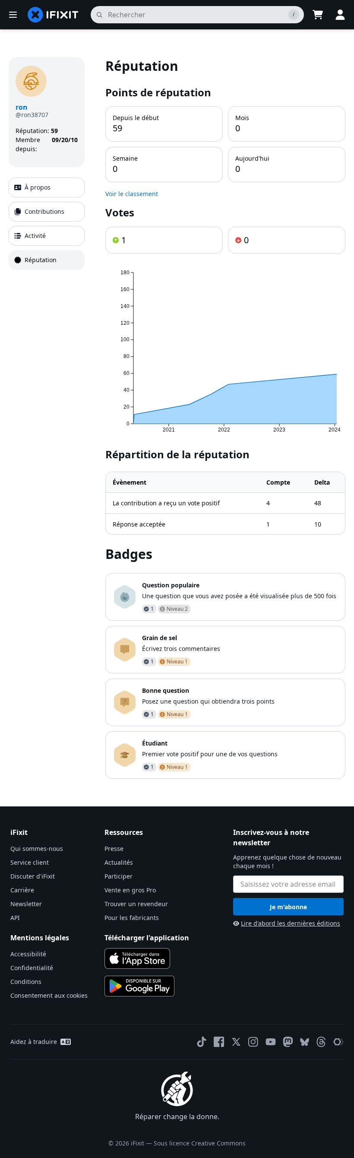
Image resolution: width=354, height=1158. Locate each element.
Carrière (22, 890)
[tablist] (47, 223)
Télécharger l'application (146, 937)
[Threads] (321, 1042)
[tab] (47, 187)
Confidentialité (31, 968)
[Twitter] (236, 1042)
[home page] (53, 14)
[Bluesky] (304, 1042)
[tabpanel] (225, 418)
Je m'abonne (288, 907)
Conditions (25, 981)
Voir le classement (131, 194)
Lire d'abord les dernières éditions (290, 923)
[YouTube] (271, 1042)
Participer (118, 876)
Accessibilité (28, 954)
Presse (113, 848)
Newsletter (26, 904)
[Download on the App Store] (137, 958)
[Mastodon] (288, 1042)
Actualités (118, 862)
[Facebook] (219, 1042)
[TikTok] (201, 1042)
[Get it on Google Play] (139, 986)
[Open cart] (317, 14)
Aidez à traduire (33, 1041)
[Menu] (13, 14)
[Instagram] (253, 1042)
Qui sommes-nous (36, 848)
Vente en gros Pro (130, 890)
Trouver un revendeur (136, 904)
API (15, 918)
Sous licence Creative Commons (200, 1143)
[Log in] (340, 14)
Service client (29, 862)
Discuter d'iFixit (32, 876)
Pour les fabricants (131, 918)
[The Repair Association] (338, 1042)
